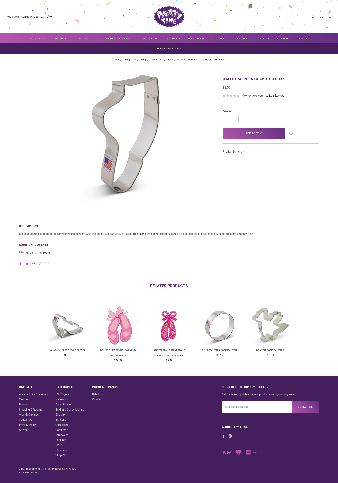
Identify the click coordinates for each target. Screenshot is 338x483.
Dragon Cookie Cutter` (270, 350)
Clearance (283, 38)
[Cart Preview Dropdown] (330, 16)
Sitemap (24, 430)
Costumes (218, 38)
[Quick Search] (313, 16)
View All (97, 399)
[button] (291, 133)
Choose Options (121, 339)
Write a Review (275, 95)
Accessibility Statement (33, 394)
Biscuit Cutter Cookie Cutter (220, 350)
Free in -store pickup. (170, 48)
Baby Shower (86, 38)
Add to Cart (67, 337)
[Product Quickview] (67, 323)
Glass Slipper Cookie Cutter (67, 350)
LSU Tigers (35, 38)
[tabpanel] (67, 331)
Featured (60, 440)
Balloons (171, 38)
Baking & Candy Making (119, 38)
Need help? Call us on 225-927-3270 (29, 16)
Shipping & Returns (30, 409)
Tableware (242, 38)
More (260, 38)
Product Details (233, 151)
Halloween (60, 38)
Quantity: (227, 111)
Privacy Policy (28, 424)
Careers (24, 399)
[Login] (321, 16)
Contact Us (25, 419)
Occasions (194, 38)
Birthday (148, 38)
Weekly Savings (29, 414)
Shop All (303, 38)
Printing (24, 404)
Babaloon (98, 394)
